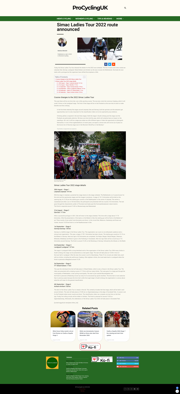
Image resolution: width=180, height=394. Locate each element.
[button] (125, 8)
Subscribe (136, 366)
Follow (136, 360)
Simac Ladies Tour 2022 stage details (66, 81)
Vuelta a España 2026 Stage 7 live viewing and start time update (116, 333)
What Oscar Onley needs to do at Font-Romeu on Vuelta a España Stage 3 (63, 333)
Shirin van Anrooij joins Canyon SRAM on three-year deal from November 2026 (89, 333)
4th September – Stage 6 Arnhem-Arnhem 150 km (71, 92)
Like (137, 357)
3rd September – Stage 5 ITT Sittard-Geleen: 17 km (71, 90)
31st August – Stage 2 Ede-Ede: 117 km (68, 85)
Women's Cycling (63, 56)
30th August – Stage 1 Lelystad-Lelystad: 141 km (70, 83)
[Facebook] (125, 389)
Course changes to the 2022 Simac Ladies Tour (68, 79)
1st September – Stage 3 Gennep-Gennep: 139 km (71, 86)
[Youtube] (134, 389)
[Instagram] (128, 389)
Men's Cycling (69, 366)
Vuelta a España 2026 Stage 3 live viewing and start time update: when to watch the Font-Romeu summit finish (77, 377)
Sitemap (82, 391)
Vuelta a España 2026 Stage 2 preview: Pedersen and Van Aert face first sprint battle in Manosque (77, 370)
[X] (131, 389)
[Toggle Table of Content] (83, 77)
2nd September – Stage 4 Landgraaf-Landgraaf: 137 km (72, 88)
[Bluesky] (137, 389)
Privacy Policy (82, 389)
